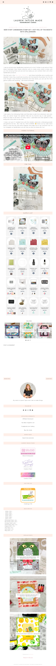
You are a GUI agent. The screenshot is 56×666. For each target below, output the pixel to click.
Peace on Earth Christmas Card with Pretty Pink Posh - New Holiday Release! (28, 595)
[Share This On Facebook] (26, 340)
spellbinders (43, 27)
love (36, 27)
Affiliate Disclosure (28, 419)
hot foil (31, 27)
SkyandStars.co (38, 664)
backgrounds (13, 27)
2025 (6, 513)
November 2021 (9, 521)
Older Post (49, 378)
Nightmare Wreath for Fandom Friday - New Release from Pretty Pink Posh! (28, 557)
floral (26, 27)
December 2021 (9, 520)
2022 (6, 517)
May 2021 (7, 530)
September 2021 (10, 524)
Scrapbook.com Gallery (28, 426)
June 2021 (8, 529)
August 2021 (8, 526)
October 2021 (9, 523)
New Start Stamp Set (22, 75)
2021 (6, 518)
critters (21, 27)
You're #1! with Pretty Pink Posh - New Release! (28, 633)
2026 (6, 511)
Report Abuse (28, 657)
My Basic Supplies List (28, 422)
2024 (7, 514)
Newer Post (7, 378)
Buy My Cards (28, 430)
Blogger (31, 654)
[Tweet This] (28, 340)
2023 (6, 515)
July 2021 (7, 527)
